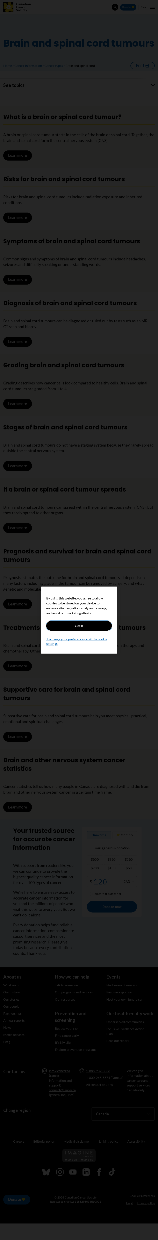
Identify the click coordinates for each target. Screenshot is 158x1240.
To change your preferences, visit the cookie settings (76, 641)
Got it (79, 626)
